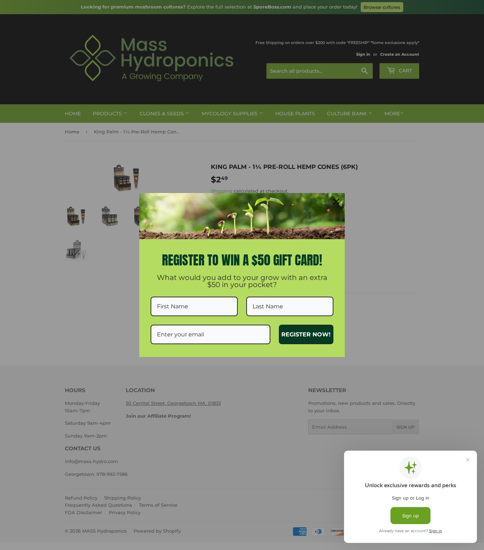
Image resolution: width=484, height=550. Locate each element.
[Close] (336, 201)
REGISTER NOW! (306, 334)
